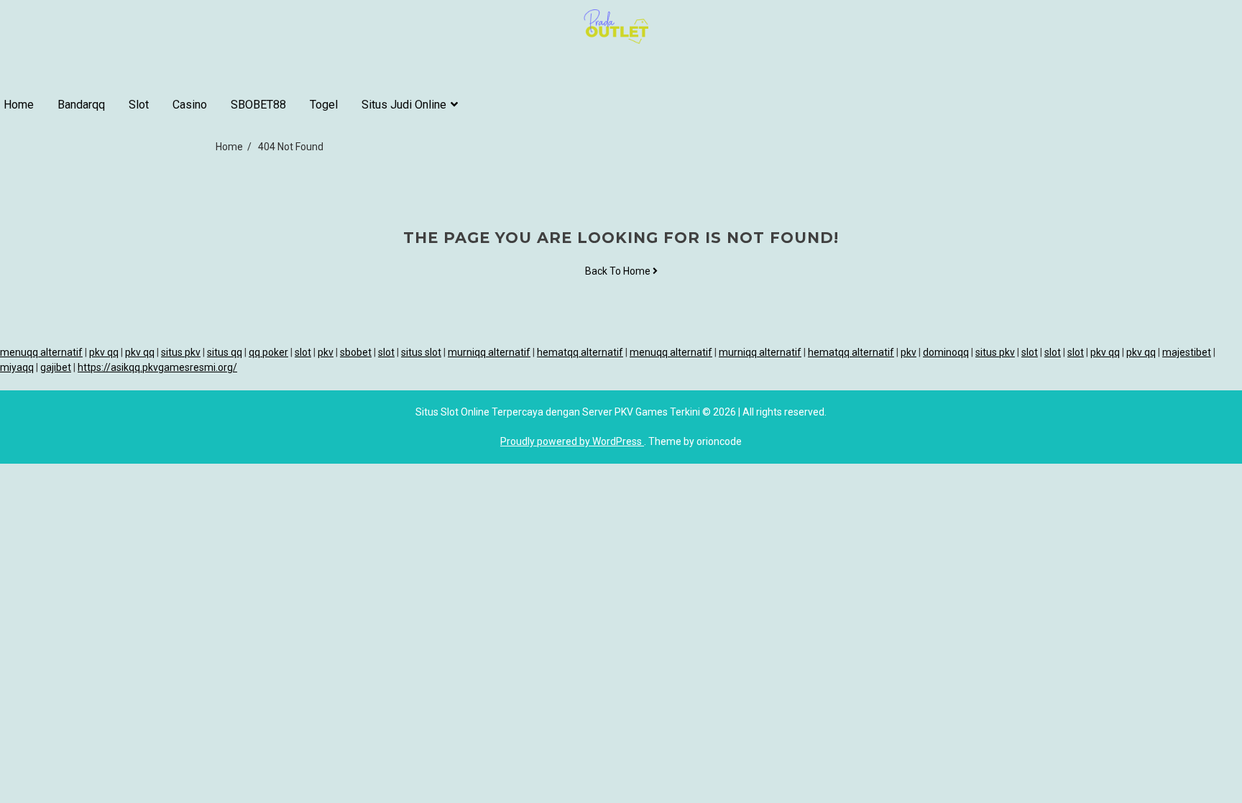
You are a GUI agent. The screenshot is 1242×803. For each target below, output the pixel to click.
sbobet (356, 352)
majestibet (1186, 352)
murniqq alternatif (489, 352)
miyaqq (17, 367)
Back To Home (619, 271)
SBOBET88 (258, 104)
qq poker (268, 352)
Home (19, 104)
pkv (326, 352)
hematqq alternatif (580, 352)
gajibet (55, 367)
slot (303, 352)
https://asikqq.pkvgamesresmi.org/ (157, 367)
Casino (189, 104)
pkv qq (104, 352)
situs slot (421, 352)
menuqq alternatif (41, 352)
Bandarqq (81, 104)
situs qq (224, 352)
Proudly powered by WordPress (572, 441)
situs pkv (181, 352)
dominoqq (946, 352)
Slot (139, 104)
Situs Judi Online (404, 104)
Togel (324, 104)
